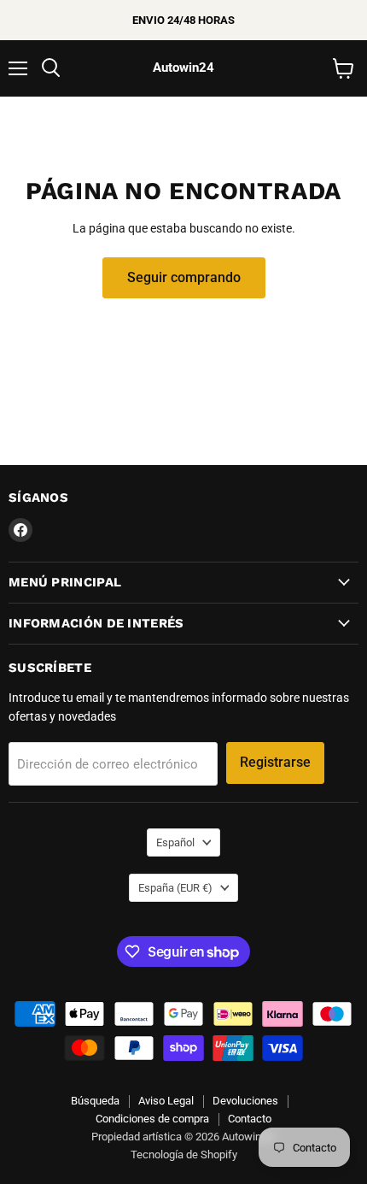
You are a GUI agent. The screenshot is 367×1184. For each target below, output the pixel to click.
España (175, 887)
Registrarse (275, 762)
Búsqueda (95, 1100)
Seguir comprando (184, 277)
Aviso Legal (166, 1100)
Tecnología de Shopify (184, 1154)
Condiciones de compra (152, 1118)
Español (175, 842)
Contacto (249, 1118)
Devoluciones (245, 1100)
